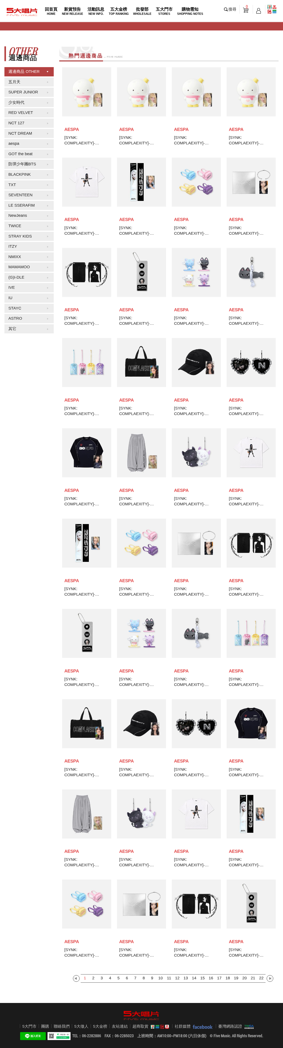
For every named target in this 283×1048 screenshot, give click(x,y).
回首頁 (51, 11)
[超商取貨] (158, 1026)
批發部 (142, 11)
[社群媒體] (201, 1026)
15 (202, 978)
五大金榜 (119, 11)
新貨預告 (72, 11)
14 (194, 978)
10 (160, 978)
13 (186, 978)
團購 (45, 1026)
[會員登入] (258, 9)
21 (253, 978)
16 (211, 978)
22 (261, 978)
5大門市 (29, 1026)
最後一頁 (270, 978)
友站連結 (120, 1026)
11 (169, 978)
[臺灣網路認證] (248, 1026)
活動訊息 (96, 11)
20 (244, 978)
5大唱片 (22, 12)
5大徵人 (81, 1026)
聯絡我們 (62, 1026)
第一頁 (76, 978)
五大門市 (164, 11)
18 (228, 978)
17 (219, 978)
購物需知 (190, 11)
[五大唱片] (141, 1015)
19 (236, 978)
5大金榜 (100, 1026)
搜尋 (232, 9)
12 (177, 978)
